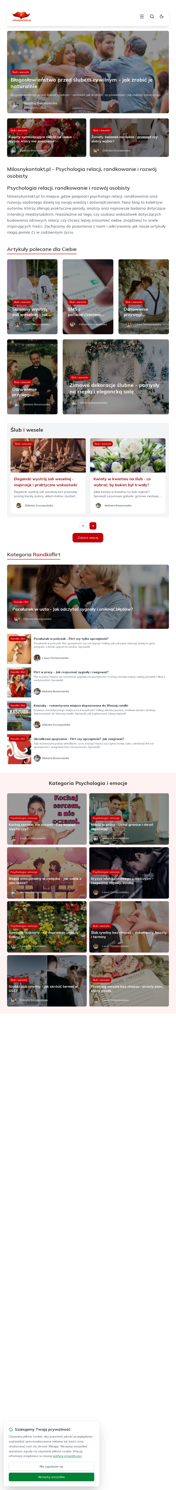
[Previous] (83, 525)
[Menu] (142, 16)
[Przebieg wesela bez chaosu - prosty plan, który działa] (129, 981)
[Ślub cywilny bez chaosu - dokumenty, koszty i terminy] (129, 927)
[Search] (152, 16)
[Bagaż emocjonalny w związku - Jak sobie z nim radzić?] (47, 873)
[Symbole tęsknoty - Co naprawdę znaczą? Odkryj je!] (47, 927)
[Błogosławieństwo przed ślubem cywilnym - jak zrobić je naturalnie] (88, 72)
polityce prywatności (67, 1456)
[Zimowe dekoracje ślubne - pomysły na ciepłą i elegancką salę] (116, 376)
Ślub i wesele (20, 72)
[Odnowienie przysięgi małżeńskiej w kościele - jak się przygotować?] (32, 376)
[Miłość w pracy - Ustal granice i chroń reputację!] (129, 819)
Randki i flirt (21, 602)
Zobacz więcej (88, 538)
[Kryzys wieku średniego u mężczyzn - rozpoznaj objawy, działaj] (129, 873)
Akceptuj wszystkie (51, 1477)
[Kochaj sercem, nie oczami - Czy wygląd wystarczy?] (47, 819)
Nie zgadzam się (51, 1466)
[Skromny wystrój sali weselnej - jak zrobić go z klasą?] (32, 296)
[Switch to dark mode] (161, 16)
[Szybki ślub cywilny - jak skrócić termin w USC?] (47, 981)
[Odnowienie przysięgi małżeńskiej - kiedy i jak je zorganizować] (143, 296)
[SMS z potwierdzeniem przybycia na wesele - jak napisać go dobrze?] (88, 296)
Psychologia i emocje (24, 818)
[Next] (93, 525)
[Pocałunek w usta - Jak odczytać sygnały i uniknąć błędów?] (88, 597)
